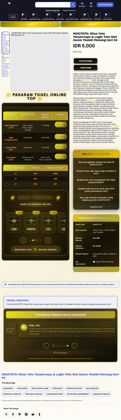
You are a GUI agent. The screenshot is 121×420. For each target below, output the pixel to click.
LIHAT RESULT (61, 124)
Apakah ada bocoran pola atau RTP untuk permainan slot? (96, 190)
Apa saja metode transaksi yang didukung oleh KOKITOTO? (96, 198)
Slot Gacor (114, 126)
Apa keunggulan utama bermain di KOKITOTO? (96, 163)
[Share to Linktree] (19, 414)
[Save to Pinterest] (26, 414)
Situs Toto (91, 100)
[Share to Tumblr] (39, 414)
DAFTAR (91, 24)
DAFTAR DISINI (85, 61)
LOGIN (30, 24)
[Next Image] (67, 62)
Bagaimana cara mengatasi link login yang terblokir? (96, 181)
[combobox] (52, 4)
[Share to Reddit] (33, 414)
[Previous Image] (13, 62)
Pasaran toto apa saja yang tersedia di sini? (96, 172)
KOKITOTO (87, 80)
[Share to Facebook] (13, 414)
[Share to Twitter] (6, 414)
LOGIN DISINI (85, 68)
